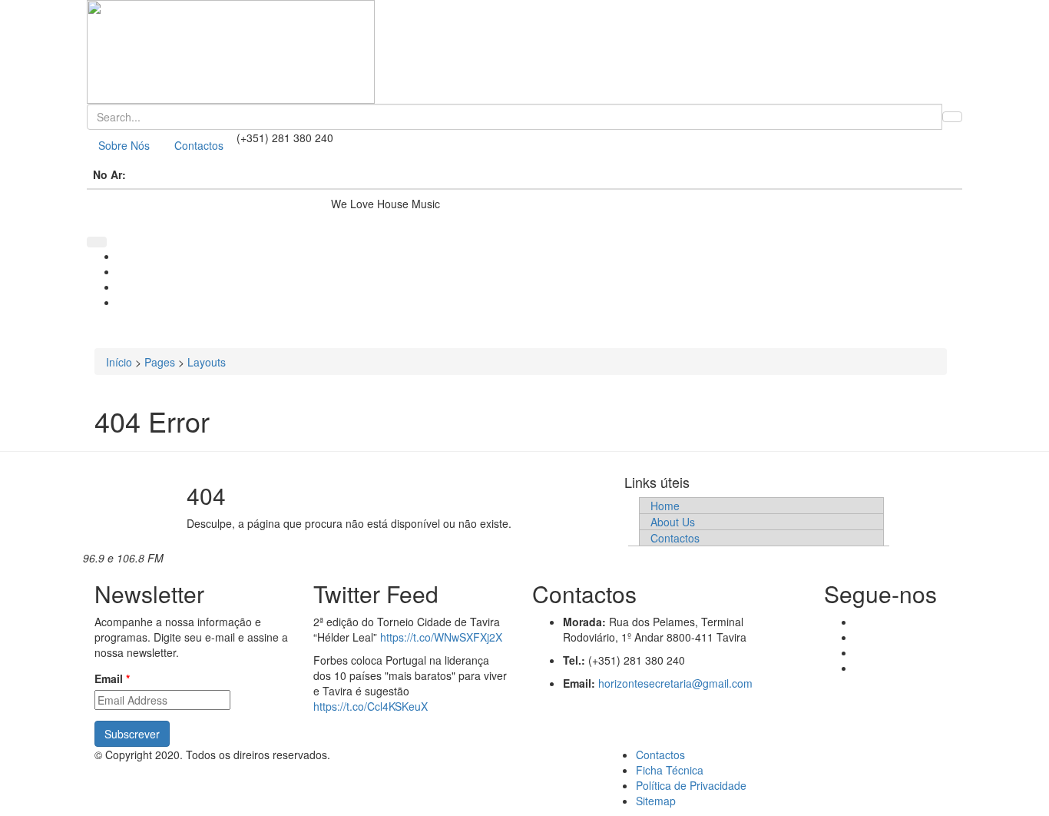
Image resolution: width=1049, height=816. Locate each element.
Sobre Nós (124, 145)
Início (119, 362)
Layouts (206, 362)
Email (112, 678)
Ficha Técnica (669, 770)
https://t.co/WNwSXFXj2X (441, 637)
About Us (672, 521)
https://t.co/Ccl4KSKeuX (370, 706)
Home (665, 505)
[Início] (524, 52)
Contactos (198, 145)
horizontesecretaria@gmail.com (675, 683)
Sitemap (656, 800)
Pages (159, 362)
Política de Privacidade (691, 785)
